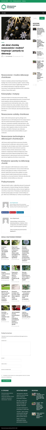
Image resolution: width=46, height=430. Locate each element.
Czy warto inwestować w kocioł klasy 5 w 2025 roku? (40, 53)
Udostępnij (6, 212)
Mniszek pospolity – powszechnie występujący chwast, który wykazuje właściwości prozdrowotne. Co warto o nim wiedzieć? (26, 253)
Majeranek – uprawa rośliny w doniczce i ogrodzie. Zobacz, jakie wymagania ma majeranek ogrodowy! (16, 252)
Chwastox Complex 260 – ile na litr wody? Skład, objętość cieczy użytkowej (16, 295)
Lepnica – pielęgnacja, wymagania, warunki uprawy (26, 315)
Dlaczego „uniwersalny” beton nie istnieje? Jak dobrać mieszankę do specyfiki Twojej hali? (40, 43)
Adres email (4, 363)
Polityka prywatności (17, 1)
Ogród (2, 42)
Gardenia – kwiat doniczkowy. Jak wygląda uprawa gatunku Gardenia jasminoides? (4, 252)
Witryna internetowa (6, 369)
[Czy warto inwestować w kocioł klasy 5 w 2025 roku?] (34, 52)
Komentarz (4, 340)
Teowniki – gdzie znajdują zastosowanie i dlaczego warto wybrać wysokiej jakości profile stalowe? (40, 65)
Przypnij (13, 212)
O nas (11, 1)
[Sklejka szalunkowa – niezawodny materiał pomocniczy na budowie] (34, 73)
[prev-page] (34, 85)
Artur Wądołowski (9, 56)
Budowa (35, 390)
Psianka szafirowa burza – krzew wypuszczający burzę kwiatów (5, 275)
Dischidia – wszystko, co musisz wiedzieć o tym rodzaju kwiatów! (5, 316)
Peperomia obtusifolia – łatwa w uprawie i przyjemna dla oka (15, 276)
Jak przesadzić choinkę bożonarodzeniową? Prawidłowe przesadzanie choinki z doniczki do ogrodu (16, 318)
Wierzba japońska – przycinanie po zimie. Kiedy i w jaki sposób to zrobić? (26, 276)
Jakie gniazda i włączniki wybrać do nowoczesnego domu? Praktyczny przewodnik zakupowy (41, 31)
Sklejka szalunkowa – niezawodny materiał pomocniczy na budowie (40, 75)
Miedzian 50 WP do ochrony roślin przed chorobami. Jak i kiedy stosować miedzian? (5, 296)
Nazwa (3, 358)
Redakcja (24, 1)
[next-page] (36, 85)
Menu (4, 13)
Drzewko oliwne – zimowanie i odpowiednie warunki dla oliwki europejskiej (26, 295)
